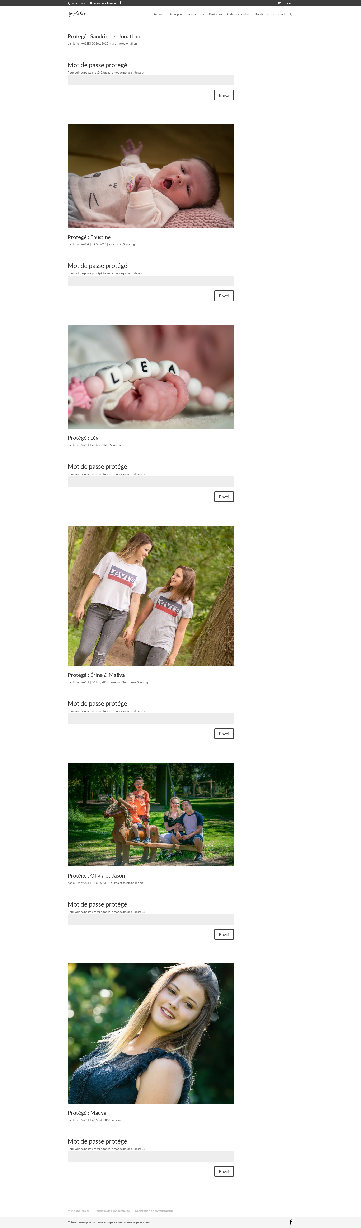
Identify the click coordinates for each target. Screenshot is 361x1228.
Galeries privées (238, 14)
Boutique (261, 14)
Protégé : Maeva (87, 1112)
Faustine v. (115, 244)
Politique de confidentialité (112, 1211)
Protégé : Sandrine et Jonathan (104, 36)
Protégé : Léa (83, 437)
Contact (279, 14)
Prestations (195, 14)
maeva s (115, 682)
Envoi (224, 95)
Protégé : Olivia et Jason (96, 875)
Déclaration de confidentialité (154, 1211)
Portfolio (215, 14)
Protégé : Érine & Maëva (96, 674)
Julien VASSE (81, 43)
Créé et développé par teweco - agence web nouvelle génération (109, 1222)
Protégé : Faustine (89, 237)
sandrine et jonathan (123, 43)
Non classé (129, 682)
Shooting (129, 244)
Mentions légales (78, 1211)
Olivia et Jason (120, 882)
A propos (175, 14)
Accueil (159, 14)
